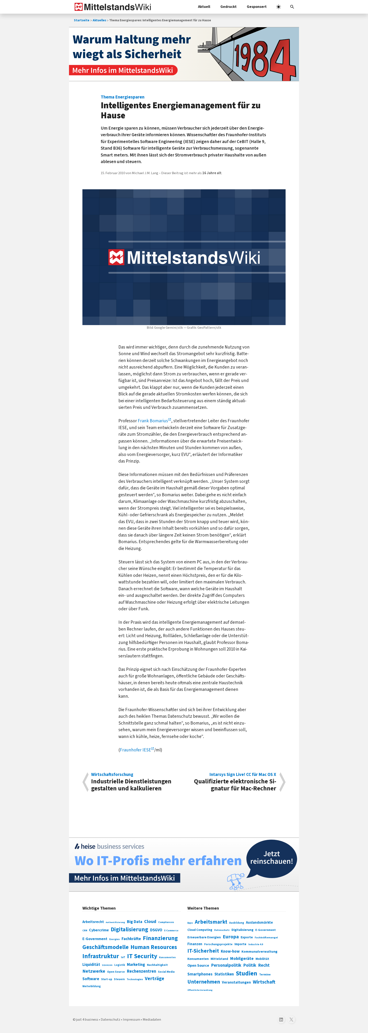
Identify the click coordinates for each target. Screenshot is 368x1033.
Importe (240, 944)
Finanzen (194, 944)
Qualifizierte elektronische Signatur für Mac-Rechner (235, 782)
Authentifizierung (115, 922)
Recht (264, 965)
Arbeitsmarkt (211, 922)
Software (90, 979)
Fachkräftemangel (266, 937)
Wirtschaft (264, 981)
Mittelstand (219, 959)
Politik (249, 965)
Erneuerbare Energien (204, 937)
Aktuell (204, 6)
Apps (190, 922)
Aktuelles (99, 20)
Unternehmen (203, 982)
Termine (265, 974)
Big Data (134, 922)
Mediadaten (152, 1019)
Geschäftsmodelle (105, 947)
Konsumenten (167, 957)
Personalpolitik (226, 965)
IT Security (142, 956)
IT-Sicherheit (203, 951)
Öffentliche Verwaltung (200, 990)
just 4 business (87, 1019)
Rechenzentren (141, 971)
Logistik (119, 965)
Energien (114, 939)
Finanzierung (160, 938)
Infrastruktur (100, 956)
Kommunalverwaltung (259, 951)
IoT (123, 957)
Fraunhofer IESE (135, 750)
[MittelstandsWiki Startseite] (112, 7)
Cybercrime (99, 930)
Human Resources (154, 947)
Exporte (247, 937)
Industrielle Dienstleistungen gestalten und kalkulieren (131, 782)
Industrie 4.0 (255, 944)
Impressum (131, 1019)
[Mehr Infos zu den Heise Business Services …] (184, 864)
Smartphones (200, 974)
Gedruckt (228, 6)
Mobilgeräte (242, 958)
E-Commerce (171, 930)
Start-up (106, 979)
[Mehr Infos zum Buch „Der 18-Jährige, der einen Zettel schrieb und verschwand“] (184, 54)
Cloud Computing (199, 930)
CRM (84, 930)
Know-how (230, 951)
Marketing (136, 965)
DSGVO (156, 930)
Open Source (116, 972)
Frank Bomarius (153, 421)
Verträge (154, 978)
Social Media (166, 972)
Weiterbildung (91, 986)
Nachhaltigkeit (157, 965)
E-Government (94, 939)
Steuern (119, 979)
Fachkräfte (131, 939)
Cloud (150, 921)
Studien (246, 973)
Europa (231, 936)
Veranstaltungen (236, 982)
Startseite (81, 20)
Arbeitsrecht (93, 921)
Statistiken (224, 974)
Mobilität (262, 958)
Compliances (166, 922)
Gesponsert (257, 6)
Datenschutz (222, 930)
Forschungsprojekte (218, 944)
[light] (278, 7)
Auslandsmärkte (259, 922)
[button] (292, 7)
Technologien (135, 979)
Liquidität (91, 965)
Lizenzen (107, 965)
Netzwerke (93, 971)
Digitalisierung (129, 930)
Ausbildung (236, 923)
